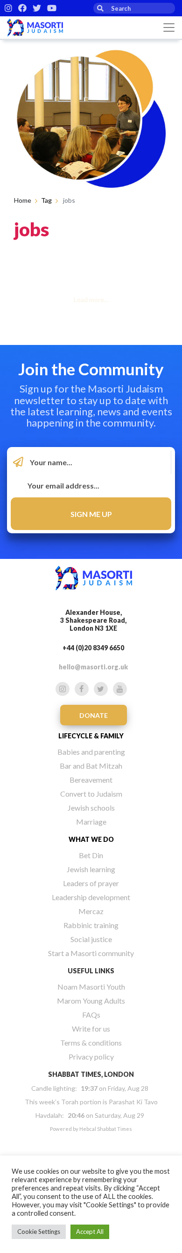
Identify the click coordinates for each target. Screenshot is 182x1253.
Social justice (91, 939)
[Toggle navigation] (169, 27)
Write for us (91, 1028)
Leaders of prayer (91, 883)
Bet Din (91, 855)
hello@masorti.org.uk (93, 667)
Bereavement (91, 779)
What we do (91, 839)
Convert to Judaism (91, 793)
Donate (93, 715)
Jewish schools (91, 807)
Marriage (91, 821)
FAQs (91, 1014)
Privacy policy (91, 1056)
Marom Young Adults (91, 1000)
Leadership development (91, 897)
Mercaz (91, 911)
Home (22, 200)
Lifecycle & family (91, 736)
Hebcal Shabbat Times (105, 1129)
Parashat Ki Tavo (133, 1102)
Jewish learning (91, 869)
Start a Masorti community (91, 953)
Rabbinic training (91, 925)
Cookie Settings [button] (38, 1231)
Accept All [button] (90, 1231)
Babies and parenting (91, 751)
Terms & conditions (91, 1042)
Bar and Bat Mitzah (91, 765)
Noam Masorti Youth (91, 986)
